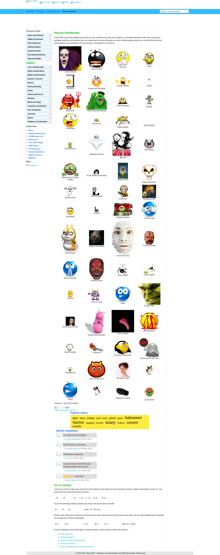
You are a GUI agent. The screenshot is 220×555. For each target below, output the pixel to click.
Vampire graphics (67, 537)
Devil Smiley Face (96, 379)
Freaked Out (70, 373)
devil (98, 418)
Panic (123, 303)
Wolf (149, 374)
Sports (30, 118)
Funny (30, 90)
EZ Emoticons (34, 149)
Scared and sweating (96, 89)
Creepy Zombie (149, 245)
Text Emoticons (34, 43)
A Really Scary (97, 281)
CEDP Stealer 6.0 (35, 136)
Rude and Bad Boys (36, 71)
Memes (31, 83)
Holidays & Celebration (37, 122)
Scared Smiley (123, 86)
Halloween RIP (149, 199)
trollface (121, 423)
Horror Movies (96, 196)
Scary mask (149, 400)
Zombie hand (122, 180)
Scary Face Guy (122, 256)
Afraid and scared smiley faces (72, 540)
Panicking (70, 217)
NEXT (67, 408)
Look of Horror (96, 69)
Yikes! (70, 399)
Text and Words (34, 110)
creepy (91, 418)
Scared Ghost (70, 198)
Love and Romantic (36, 67)
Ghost (149, 86)
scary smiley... (72, 471)
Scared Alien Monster (96, 335)
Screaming (70, 128)
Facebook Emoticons (36, 55)
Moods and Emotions (36, 75)
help (68, 458)
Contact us (33, 165)
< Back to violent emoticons (65, 410)
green (120, 418)
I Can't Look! (149, 218)
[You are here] (45, 2)
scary (110, 422)
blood (82, 418)
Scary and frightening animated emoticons (77, 547)
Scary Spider (149, 275)
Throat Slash (70, 253)
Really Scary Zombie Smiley (70, 179)
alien (75, 418)
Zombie (149, 107)
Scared (97, 213)
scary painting (72, 439)
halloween (133, 418)
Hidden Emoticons (35, 39)
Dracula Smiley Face (122, 355)
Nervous (122, 67)
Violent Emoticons (53, 11)
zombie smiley (72, 449)
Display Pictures (35, 155)
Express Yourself (35, 79)
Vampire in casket (123, 398)
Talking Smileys (34, 47)
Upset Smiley (149, 125)
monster (99, 423)
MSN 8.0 (32, 158)
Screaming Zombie (70, 327)
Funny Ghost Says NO (149, 358)
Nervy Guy (96, 124)
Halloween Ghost (96, 154)
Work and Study (34, 102)
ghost (112, 418)
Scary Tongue (123, 333)
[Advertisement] (110, 21)
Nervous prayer (70, 278)
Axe (96, 394)
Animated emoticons (37, 133)
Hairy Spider (123, 275)
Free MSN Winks (35, 142)
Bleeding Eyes (149, 331)
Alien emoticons (66, 534)
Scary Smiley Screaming (97, 175)
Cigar (149, 66)
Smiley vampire (123, 106)
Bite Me (123, 157)
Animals (31, 98)
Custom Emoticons (36, 152)
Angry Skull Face (149, 182)
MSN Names (33, 146)
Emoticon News (34, 51)
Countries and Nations (37, 106)
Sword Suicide (70, 352)
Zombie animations (68, 543)
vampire (132, 422)
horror (78, 422)
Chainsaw (123, 199)
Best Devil (70, 111)
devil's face (71, 480)
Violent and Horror (35, 94)
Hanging (70, 88)
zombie (76, 426)
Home (31, 130)
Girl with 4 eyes (123, 378)
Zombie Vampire (123, 217)
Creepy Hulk (149, 306)
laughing (90, 423)
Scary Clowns (70, 72)
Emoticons (40, 11)
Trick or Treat (96, 302)
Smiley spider (122, 127)
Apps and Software (36, 35)
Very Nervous (70, 149)
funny (105, 418)
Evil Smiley (149, 150)
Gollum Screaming (96, 246)
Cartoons (31, 114)
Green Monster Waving (96, 111)
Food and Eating (34, 87)
